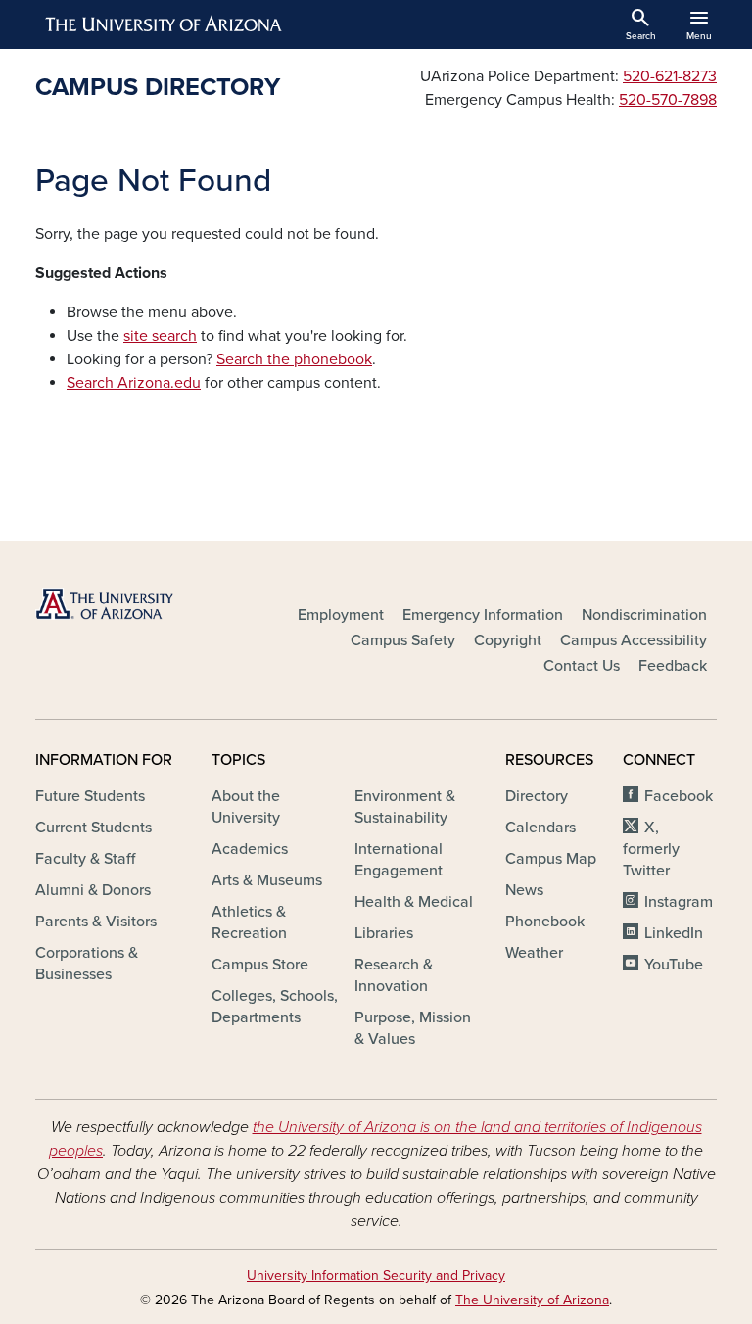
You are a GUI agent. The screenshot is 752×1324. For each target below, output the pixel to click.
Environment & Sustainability (404, 807)
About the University (246, 807)
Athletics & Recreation (249, 922)
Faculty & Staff (85, 859)
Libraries (383, 933)
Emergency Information (482, 615)
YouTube (673, 964)
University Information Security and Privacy (376, 1275)
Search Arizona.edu (134, 383)
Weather (534, 953)
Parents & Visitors (96, 921)
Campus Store (260, 964)
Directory (536, 796)
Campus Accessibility (633, 640)
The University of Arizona (532, 1300)
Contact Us (581, 666)
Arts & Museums (267, 880)
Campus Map (550, 859)
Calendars (540, 827)
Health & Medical (413, 902)
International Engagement (398, 859)
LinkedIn (673, 933)
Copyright (507, 640)
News (524, 890)
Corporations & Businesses (86, 963)
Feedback (672, 666)
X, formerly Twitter (651, 849)
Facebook (678, 796)
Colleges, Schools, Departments (275, 1006)
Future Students (90, 796)
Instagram (678, 902)
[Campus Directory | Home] (141, 604)
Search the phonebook (294, 359)
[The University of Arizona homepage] (165, 24)
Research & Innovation (393, 975)
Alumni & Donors (93, 890)
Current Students (93, 827)
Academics (250, 849)
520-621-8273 (670, 76)
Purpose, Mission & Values (412, 1028)
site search (160, 336)
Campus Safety (403, 640)
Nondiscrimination (644, 615)
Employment (341, 615)
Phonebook (545, 921)
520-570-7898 (668, 100)
